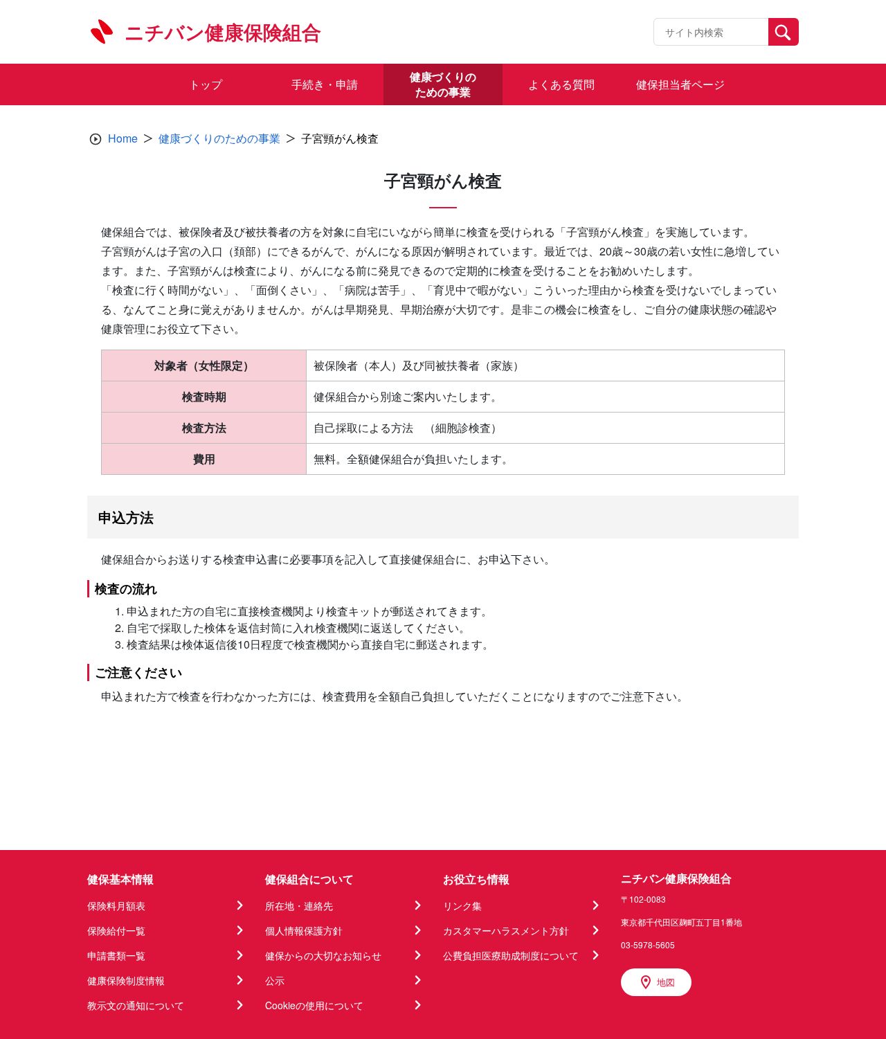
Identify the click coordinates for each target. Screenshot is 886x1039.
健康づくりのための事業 (219, 138)
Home (123, 138)
